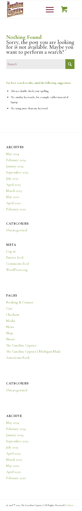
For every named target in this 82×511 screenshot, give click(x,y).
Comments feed (17, 264)
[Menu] (47, 9)
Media (10, 321)
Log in (10, 251)
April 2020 (13, 203)
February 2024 (16, 160)
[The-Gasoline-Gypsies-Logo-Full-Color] (34, 9)
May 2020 (12, 197)
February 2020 (16, 209)
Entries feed (14, 257)
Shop (9, 333)
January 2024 (14, 166)
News (10, 327)
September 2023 (17, 172)
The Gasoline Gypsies (21, 345)
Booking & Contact (19, 302)
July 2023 (12, 178)
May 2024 (12, 154)
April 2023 (13, 185)
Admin (69, 505)
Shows (10, 339)
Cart (9, 308)
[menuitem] (49, 9)
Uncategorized (16, 230)
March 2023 (14, 191)
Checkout (12, 315)
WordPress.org (17, 270)
